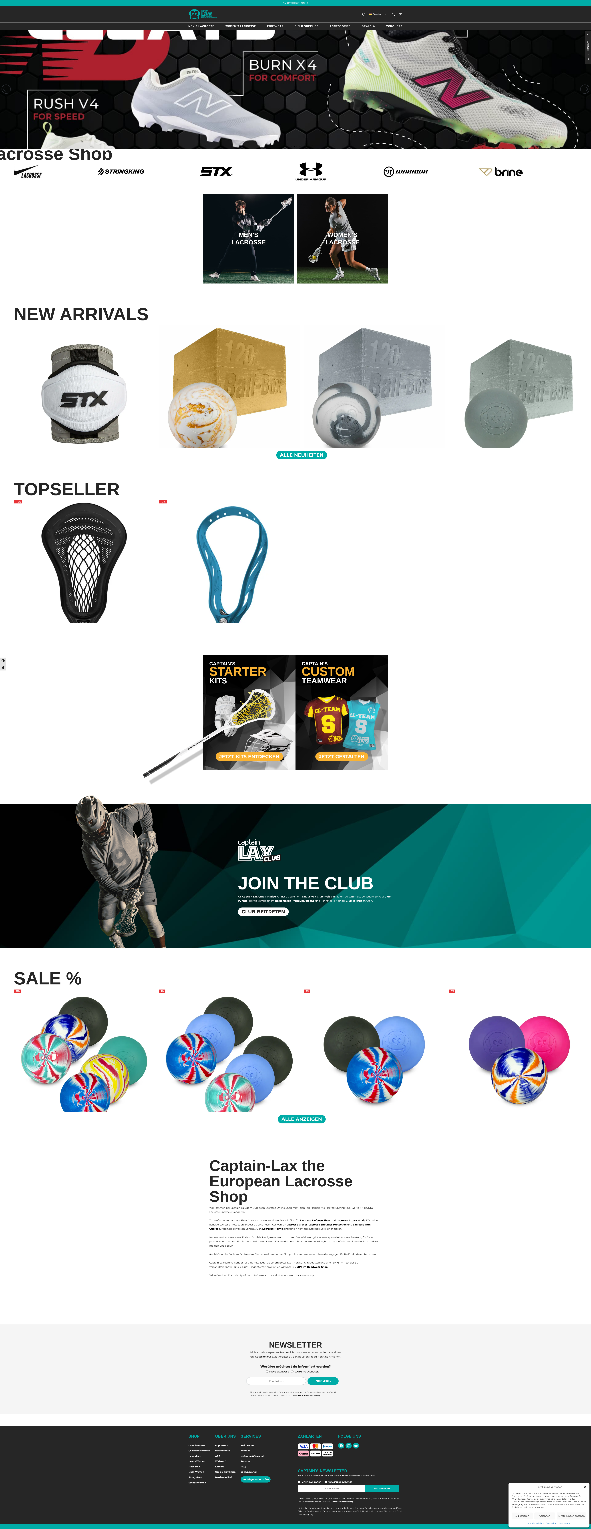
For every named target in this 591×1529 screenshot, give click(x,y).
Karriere (219, 1466)
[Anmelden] (393, 14)
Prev (10, 385)
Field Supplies (306, 26)
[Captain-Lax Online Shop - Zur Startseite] (203, 14)
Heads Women (197, 1461)
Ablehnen (544, 1515)
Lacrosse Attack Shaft (351, 1220)
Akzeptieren (522, 1515)
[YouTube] (356, 1446)
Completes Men (197, 1445)
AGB (217, 1456)
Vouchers (394, 26)
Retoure (245, 1461)
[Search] (364, 14)
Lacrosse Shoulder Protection (328, 1224)
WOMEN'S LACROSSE (307, 1371)
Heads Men (195, 1456)
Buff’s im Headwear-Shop (311, 1266)
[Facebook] (341, 1446)
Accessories (340, 26)
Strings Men (195, 1477)
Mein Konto (247, 1445)
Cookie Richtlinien (225, 1472)
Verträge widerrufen (256, 1479)
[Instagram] (349, 1446)
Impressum (564, 1523)
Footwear (275, 26)
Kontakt (245, 1450)
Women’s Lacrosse (240, 26)
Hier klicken (248, 251)
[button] (584, 1487)
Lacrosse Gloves (297, 1224)
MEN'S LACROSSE (279, 1371)
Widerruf (220, 1461)
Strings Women (197, 1482)
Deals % (368, 26)
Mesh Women (196, 1472)
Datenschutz (551, 1523)
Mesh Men (194, 1466)
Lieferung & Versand (252, 1456)
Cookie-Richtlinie (536, 1523)
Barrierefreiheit (224, 1477)
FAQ (243, 1466)
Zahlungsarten (249, 1472)
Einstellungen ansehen (571, 1515)
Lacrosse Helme (272, 1228)
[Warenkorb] (400, 14)
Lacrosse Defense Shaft (315, 1220)
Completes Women (199, 1450)
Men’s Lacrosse (201, 26)
